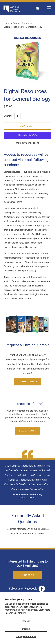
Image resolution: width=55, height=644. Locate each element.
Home (7, 23)
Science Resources (23, 23)
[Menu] (49, 8)
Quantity (8, 115)
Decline (26, 628)
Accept (26, 621)
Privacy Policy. (18, 612)
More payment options (27, 142)
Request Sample (27, 381)
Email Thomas (27, 430)
